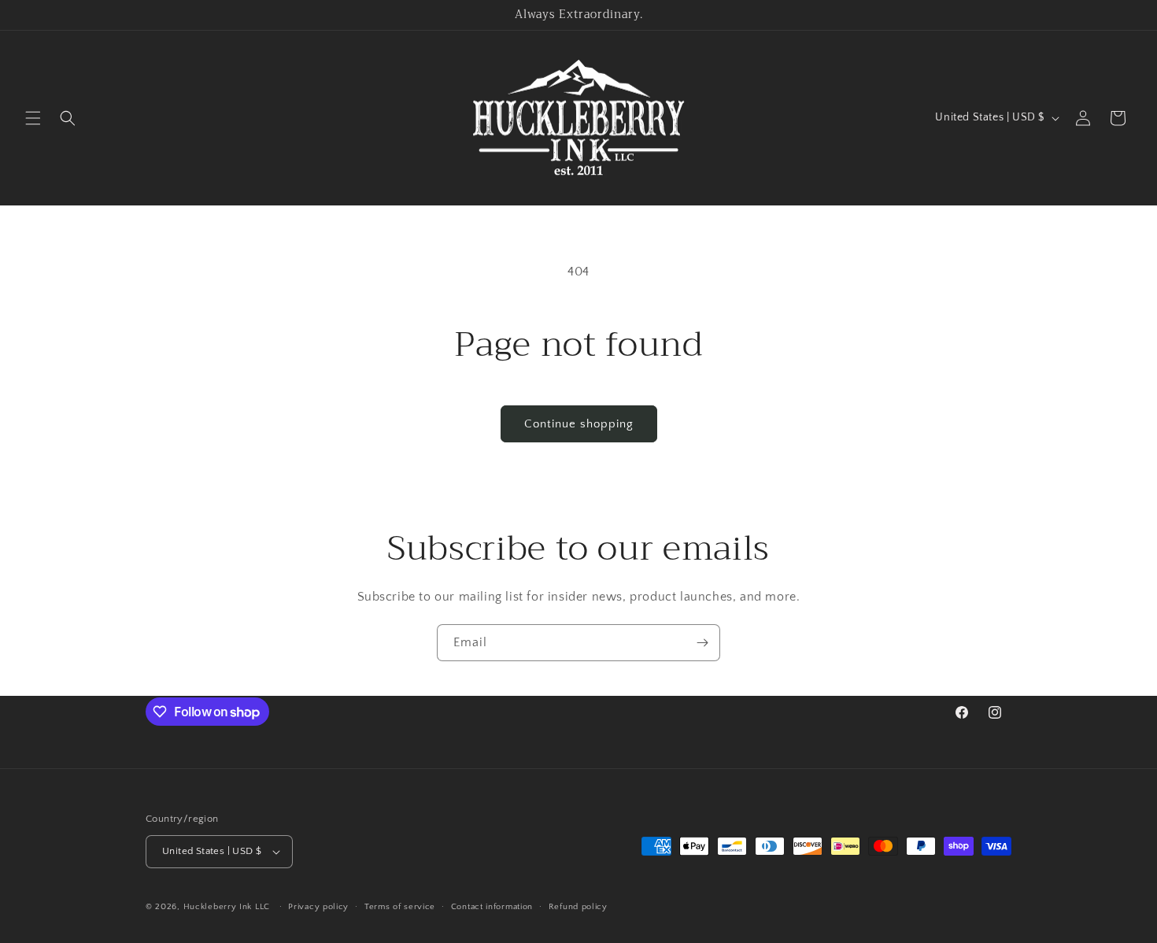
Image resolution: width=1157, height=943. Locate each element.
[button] (33, 118)
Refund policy (578, 907)
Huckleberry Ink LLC (226, 907)
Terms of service (399, 907)
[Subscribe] (702, 642)
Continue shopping (579, 424)
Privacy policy (318, 907)
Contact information (492, 907)
